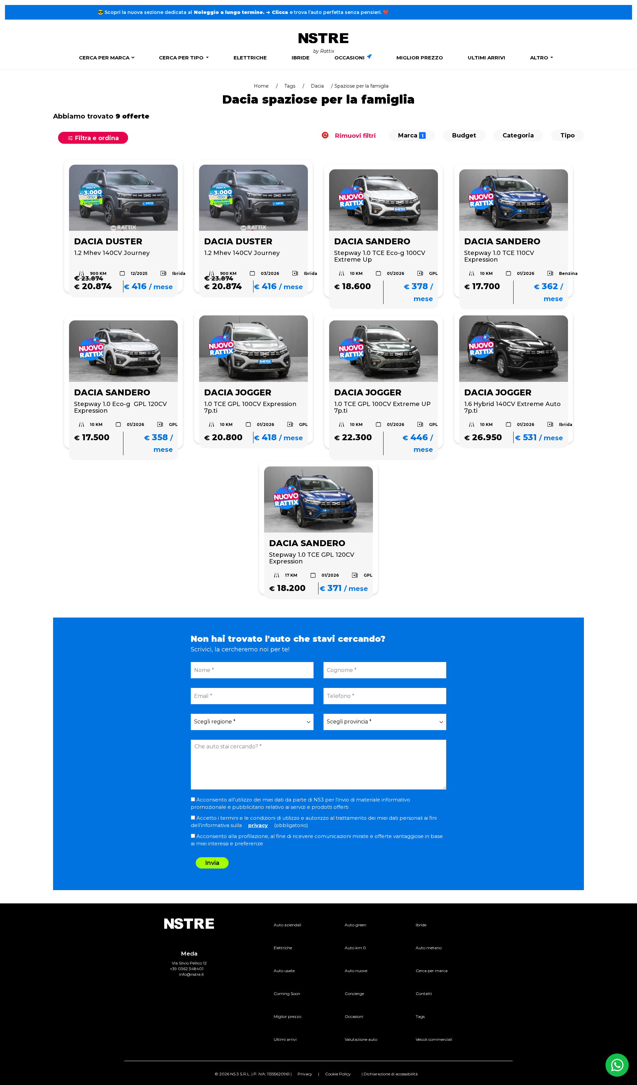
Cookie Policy (338, 1073)
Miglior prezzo (419, 57)
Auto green (355, 924)
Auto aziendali (287, 924)
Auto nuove (356, 970)
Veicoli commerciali (434, 1039)
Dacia (317, 86)
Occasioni (350, 57)
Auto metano (429, 947)
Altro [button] (539, 57)
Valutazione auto (361, 1039)
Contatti (424, 993)
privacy (258, 825)
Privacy (305, 1073)
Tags (289, 86)
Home (261, 86)
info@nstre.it (191, 974)
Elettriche (250, 57)
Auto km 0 (355, 947)
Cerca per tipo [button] (182, 57)
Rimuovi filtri (354, 135)
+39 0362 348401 (186, 968)
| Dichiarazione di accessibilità (390, 1073)
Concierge (354, 993)
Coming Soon (287, 993)
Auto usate (284, 970)
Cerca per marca (104, 57)
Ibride (301, 57)
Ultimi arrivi (486, 57)
